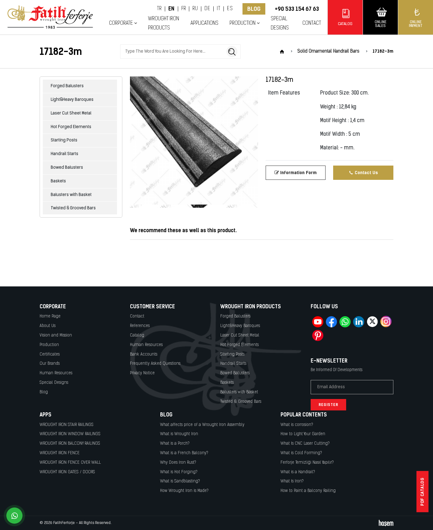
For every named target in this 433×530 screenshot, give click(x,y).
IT (218, 8)
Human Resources (56, 373)
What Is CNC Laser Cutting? (305, 443)
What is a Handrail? (298, 472)
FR (183, 8)
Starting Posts (64, 140)
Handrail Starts (64, 154)
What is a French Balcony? (184, 453)
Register (328, 404)
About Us (47, 326)
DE (207, 8)
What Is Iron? (292, 481)
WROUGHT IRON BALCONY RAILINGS (70, 443)
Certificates (50, 354)
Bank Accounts (143, 354)
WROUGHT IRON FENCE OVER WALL (70, 462)
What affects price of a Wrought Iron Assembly (202, 424)
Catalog (137, 335)
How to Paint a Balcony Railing (308, 490)
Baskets (58, 181)
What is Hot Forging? (178, 472)
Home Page (50, 316)
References (140, 326)
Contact (311, 23)
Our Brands (50, 363)
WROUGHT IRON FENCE (60, 453)
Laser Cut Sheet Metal (71, 113)
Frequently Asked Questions (155, 363)
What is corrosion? (297, 424)
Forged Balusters (67, 86)
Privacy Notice (142, 373)
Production (49, 345)
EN (171, 8)
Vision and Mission (56, 335)
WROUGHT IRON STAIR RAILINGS (67, 424)
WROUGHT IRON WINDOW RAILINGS (70, 434)
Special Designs (280, 23)
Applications (204, 23)
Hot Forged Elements (71, 127)
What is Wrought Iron (179, 434)
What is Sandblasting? (180, 481)
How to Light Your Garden (303, 434)
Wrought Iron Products (163, 23)
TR (159, 8)
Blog (254, 9)
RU (195, 8)
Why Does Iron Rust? (178, 462)
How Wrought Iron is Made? (184, 490)
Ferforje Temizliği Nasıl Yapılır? (307, 462)
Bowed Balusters (67, 168)
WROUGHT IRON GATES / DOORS (67, 472)
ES (230, 8)
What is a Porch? (175, 443)
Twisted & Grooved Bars (73, 208)
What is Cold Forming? (301, 453)
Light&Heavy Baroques (72, 100)
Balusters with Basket (71, 195)
